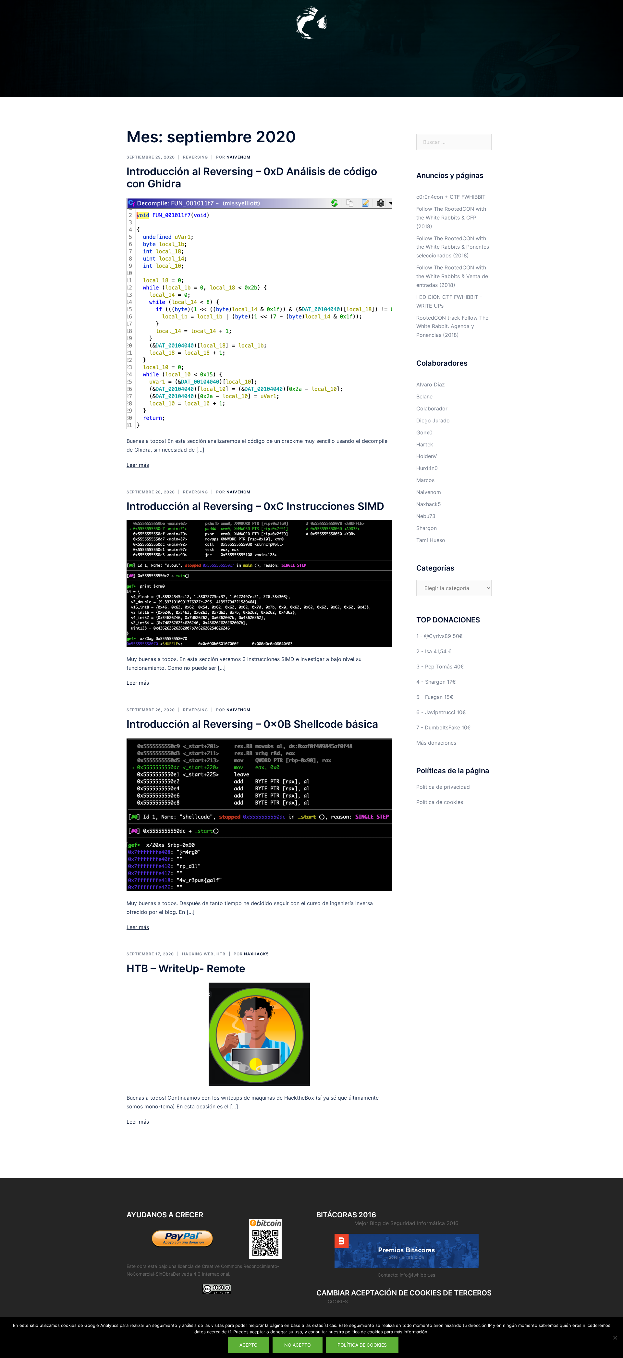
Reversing (195, 157)
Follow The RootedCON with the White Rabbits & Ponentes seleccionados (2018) (452, 247)
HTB (221, 953)
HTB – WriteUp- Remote (186, 968)
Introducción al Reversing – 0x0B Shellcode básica (252, 724)
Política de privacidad (443, 787)
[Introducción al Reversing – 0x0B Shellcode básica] (259, 814)
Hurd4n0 (427, 468)
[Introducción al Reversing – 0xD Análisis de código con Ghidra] (259, 313)
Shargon (426, 528)
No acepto (297, 1345)
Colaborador (431, 408)
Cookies (338, 1301)
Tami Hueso (430, 540)
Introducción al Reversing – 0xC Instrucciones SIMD (255, 506)
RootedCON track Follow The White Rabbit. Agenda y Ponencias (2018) (452, 326)
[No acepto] (615, 1337)
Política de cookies (439, 802)
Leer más (138, 465)
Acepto (248, 1345)
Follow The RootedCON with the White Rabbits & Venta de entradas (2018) (452, 276)
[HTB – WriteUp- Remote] (259, 1033)
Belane (424, 396)
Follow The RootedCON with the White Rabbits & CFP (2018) (451, 218)
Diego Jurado (433, 420)
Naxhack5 (256, 953)
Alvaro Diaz (430, 384)
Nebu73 (425, 516)
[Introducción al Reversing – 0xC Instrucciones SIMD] (259, 583)
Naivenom (238, 157)
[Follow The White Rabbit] (311, 24)
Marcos (425, 480)
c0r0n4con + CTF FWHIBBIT (450, 197)
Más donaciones (436, 742)
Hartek (424, 444)
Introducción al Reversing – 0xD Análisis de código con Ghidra (252, 177)
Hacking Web (198, 953)
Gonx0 (424, 432)
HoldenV (426, 456)
